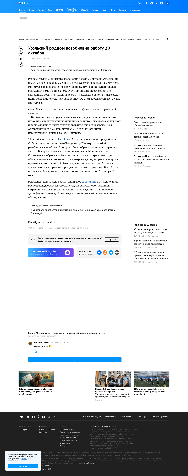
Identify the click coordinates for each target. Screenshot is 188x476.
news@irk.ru (89, 463)
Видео (139, 39)
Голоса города (125, 417)
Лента (21, 39)
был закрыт (89, 181)
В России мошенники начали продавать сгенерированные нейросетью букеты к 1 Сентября (151, 255)
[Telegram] (146, 3)
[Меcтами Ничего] (30, 343)
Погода (95, 10)
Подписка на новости (68, 440)
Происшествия (33, 39)
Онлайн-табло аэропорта (70, 432)
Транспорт (80, 39)
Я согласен (23, 466)
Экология (91, 39)
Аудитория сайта (25, 429)
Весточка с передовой (159, 417)
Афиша (41, 10)
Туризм (104, 10)
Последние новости (145, 117)
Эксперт (156, 39)
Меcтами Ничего (41, 342)
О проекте (43, 427)
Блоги (147, 39)
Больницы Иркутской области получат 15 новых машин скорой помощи (151, 159)
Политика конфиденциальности (103, 426)
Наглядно (64, 445)
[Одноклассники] (156, 3)
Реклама (122, 10)
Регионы (69, 39)
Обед (113, 10)
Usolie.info (60, 139)
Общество (121, 39)
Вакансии (43, 432)
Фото (50, 10)
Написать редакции (47, 429)
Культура (110, 39)
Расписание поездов (68, 437)
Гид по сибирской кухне (91, 417)
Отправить (111, 239)
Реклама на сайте (25, 427)
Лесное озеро (140, 417)
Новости (22, 10)
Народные (47, 39)
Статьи (31, 10)
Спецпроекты (135, 10)
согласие (24, 459)
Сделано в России (67, 429)
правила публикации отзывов (42, 336)
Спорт (100, 39)
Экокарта (63, 427)
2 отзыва (98, 400)
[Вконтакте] (140, 3)
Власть (131, 39)
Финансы (58, 39)
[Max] (151, 3)
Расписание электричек (69, 435)
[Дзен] (161, 3)
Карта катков (110, 417)
